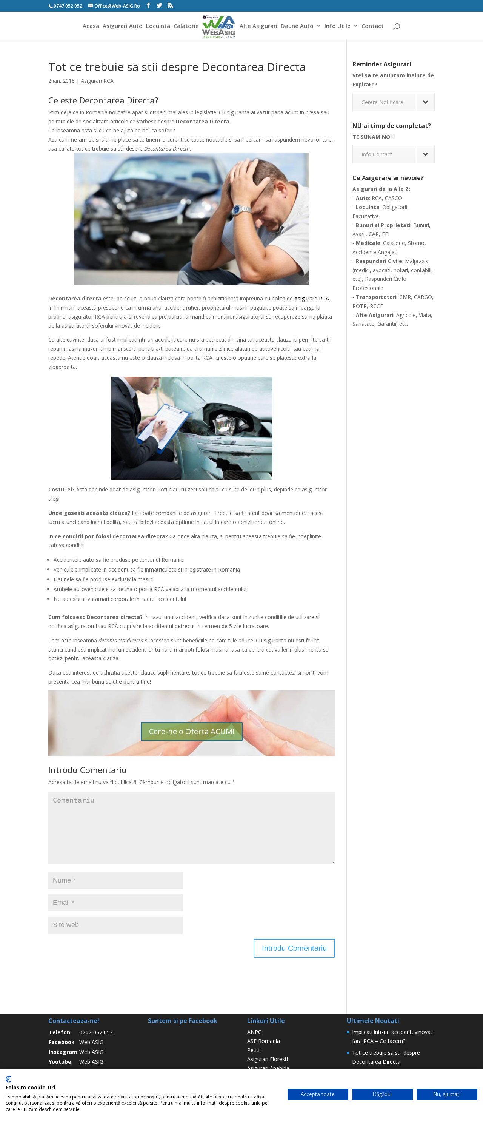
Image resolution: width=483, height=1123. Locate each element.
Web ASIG (91, 1042)
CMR (405, 296)
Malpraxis (416, 261)
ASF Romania (263, 1040)
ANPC (254, 1031)
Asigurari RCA (97, 80)
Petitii (254, 1050)
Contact (372, 26)
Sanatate (363, 323)
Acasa (91, 26)
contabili (421, 270)
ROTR (359, 306)
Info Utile (338, 26)
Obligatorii (394, 207)
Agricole (406, 315)
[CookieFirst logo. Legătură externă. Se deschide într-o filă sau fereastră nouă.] (8, 1079)
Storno (416, 242)
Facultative (365, 216)
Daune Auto (297, 26)
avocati (382, 270)
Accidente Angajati (375, 252)
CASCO (393, 198)
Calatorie (186, 26)
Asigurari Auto (123, 26)
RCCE (376, 306)
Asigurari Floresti (267, 1059)
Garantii (386, 323)
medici (362, 270)
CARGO (423, 296)
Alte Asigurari (258, 26)
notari (401, 270)
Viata (425, 315)
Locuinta (158, 26)
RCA (377, 198)
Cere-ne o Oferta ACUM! (191, 731)
